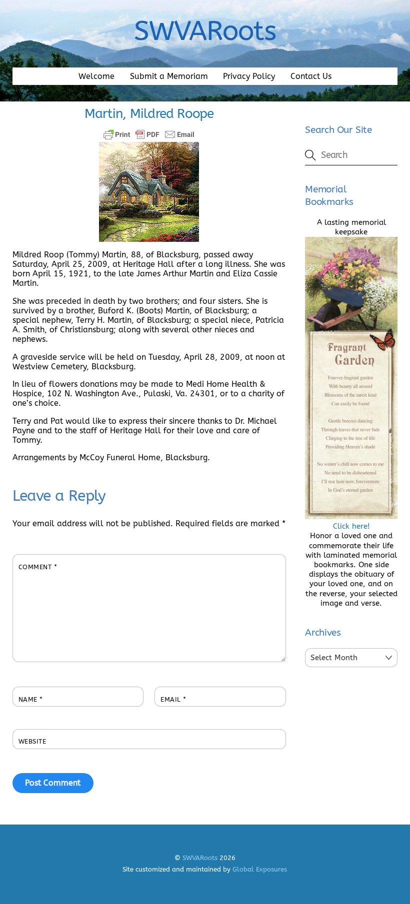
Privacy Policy (249, 76)
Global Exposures (259, 869)
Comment (38, 567)
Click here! (351, 526)
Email (173, 699)
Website (32, 741)
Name (30, 699)
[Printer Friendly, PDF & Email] (149, 134)
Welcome (96, 76)
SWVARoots (200, 858)
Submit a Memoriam (169, 76)
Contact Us (311, 76)
